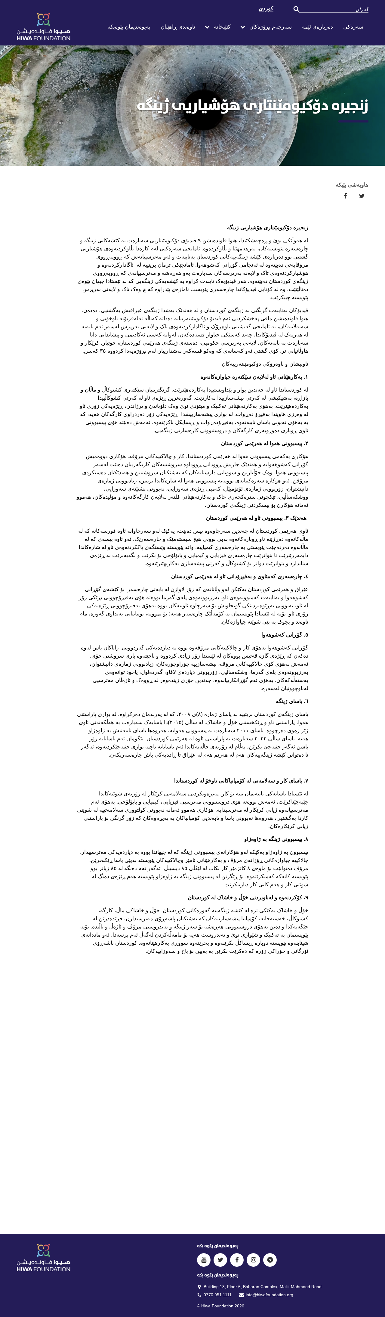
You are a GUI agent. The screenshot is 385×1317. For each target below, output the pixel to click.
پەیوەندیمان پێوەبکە (128, 27)
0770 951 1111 (218, 1294)
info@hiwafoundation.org (269, 1294)
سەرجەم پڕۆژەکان (270, 27)
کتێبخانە (222, 27)
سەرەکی (353, 27)
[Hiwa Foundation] (57, 27)
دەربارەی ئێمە (317, 27)
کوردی (266, 8)
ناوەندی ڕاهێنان (178, 27)
